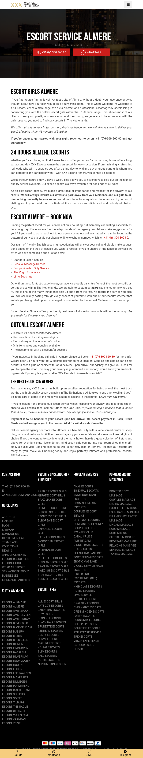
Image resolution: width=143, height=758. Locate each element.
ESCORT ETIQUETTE (14, 563)
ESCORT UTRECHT (13, 710)
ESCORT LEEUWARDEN (16, 673)
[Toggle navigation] (128, 4)
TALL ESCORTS (47, 655)
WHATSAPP (93, 52)
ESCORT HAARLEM (14, 652)
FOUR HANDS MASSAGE (124, 512)
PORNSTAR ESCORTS (87, 620)
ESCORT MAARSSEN (15, 677)
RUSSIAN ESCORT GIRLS (53, 562)
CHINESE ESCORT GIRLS (53, 508)
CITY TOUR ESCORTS (87, 519)
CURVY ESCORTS (48, 639)
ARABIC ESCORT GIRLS (52, 491)
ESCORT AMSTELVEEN (16, 615)
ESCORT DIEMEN (12, 644)
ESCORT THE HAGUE (15, 706)
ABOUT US (8, 517)
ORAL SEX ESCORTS (86, 603)
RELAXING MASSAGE (122, 545)
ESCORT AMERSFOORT (16, 610)
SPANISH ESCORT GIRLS (53, 566)
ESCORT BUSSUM (13, 631)
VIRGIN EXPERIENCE (86, 640)
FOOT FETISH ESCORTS (88, 557)
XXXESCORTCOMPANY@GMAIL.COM (25, 494)
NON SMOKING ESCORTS (53, 664)
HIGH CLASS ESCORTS (88, 586)
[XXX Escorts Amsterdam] (26, 4)
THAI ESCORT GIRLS (50, 574)
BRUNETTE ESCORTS (51, 626)
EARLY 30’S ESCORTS (51, 610)
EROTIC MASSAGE (85, 561)
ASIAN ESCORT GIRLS (51, 495)
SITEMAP (8, 529)
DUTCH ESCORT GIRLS (52, 512)
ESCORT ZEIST (11, 723)
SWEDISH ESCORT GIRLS (53, 570)
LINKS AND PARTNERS (16, 579)
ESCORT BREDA (12, 635)
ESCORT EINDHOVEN (15, 648)
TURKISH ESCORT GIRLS (53, 579)
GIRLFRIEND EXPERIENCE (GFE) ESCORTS (85, 578)
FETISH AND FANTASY (88, 553)
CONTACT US (10, 534)
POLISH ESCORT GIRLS (52, 558)
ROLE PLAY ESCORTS (87, 624)
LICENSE (7, 521)
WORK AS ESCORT (13, 567)
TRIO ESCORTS (83, 636)
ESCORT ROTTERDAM (16, 690)
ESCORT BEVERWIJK (15, 623)
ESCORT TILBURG (13, 702)
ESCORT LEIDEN (12, 669)
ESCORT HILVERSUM (15, 656)
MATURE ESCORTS (49, 643)
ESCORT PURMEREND (15, 685)
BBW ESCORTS (47, 614)
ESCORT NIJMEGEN (14, 681)
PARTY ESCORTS (84, 615)
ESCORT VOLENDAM (15, 715)
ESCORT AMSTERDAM (16, 619)
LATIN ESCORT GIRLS (51, 537)
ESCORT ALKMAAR (14, 602)
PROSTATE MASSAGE (123, 541)
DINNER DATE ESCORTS (89, 545)
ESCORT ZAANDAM (14, 719)
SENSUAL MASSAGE (122, 549)
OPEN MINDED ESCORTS (89, 611)
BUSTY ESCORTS (48, 635)
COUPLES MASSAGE (122, 499)
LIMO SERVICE (83, 595)
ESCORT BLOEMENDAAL (17, 627)
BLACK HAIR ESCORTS (52, 622)
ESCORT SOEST (12, 698)
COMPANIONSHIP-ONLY (88, 524)
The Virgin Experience (27, 272)
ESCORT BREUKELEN (15, 640)
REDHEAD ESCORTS (50, 630)
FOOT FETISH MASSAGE (124, 508)
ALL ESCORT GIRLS (50, 601)
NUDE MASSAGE (119, 533)
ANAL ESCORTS (83, 486)
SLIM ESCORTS (47, 651)
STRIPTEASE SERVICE (87, 632)
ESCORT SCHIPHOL (14, 694)
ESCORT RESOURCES (15, 559)
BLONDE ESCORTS (49, 618)
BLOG (5, 525)
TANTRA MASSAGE (121, 554)
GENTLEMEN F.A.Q (13, 538)
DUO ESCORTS (83, 549)
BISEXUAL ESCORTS (86, 490)
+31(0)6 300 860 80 (53, 52)
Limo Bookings (23, 276)
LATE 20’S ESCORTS (50, 605)
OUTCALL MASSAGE (122, 537)
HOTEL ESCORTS (84, 590)
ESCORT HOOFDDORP (16, 660)
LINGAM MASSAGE (121, 524)
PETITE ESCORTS (49, 660)
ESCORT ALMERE (13, 606)
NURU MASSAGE (119, 529)
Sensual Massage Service (29, 264)
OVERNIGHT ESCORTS (87, 607)
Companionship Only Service (31, 268)
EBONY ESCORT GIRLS (52, 516)
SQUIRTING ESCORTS (87, 628)
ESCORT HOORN (12, 665)
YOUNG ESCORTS (49, 647)
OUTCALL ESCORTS (86, 599)
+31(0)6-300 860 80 (116, 237)
